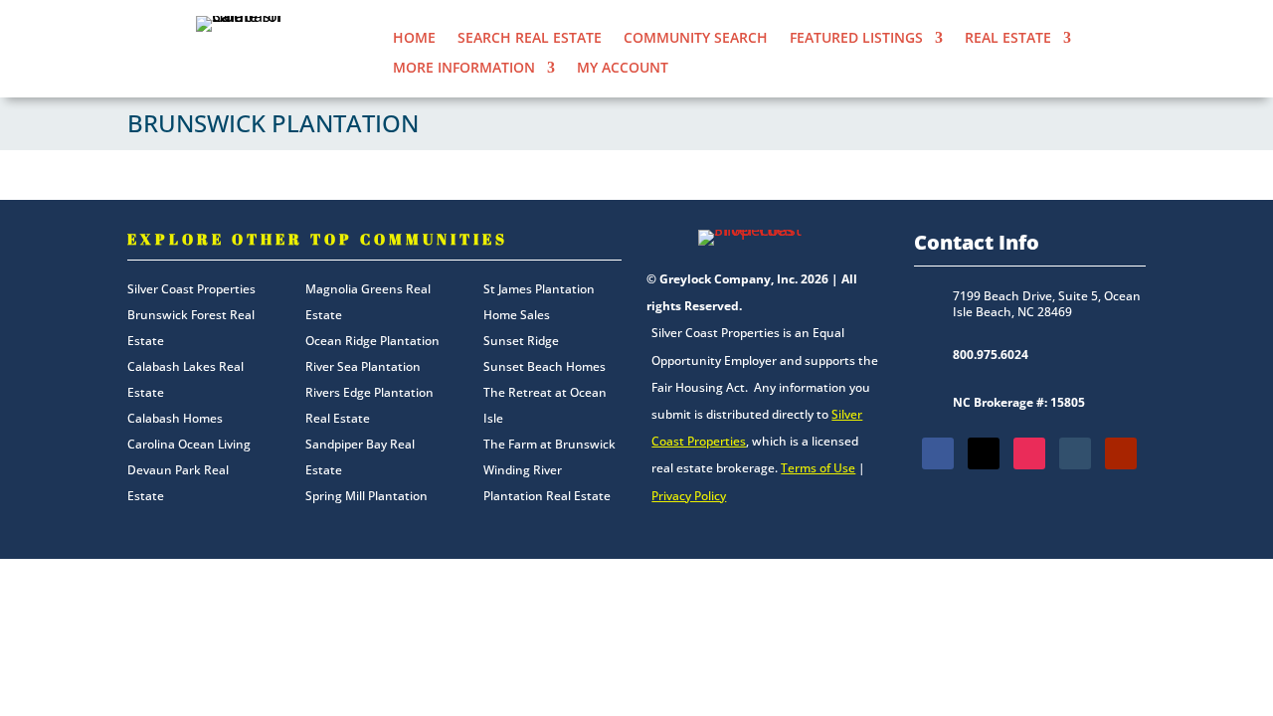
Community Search (696, 39)
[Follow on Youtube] (1121, 453)
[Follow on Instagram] (1029, 453)
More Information (464, 69)
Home (414, 39)
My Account (622, 69)
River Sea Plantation (363, 366)
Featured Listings (856, 39)
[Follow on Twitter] (984, 453)
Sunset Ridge (521, 340)
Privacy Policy (688, 495)
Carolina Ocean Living (189, 444)
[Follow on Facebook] (938, 453)
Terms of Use (818, 467)
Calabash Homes (175, 418)
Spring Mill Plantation (366, 495)
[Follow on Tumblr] (1075, 453)
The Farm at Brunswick (549, 444)
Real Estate (1008, 39)
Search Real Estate (529, 39)
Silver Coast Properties (191, 288)
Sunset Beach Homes (544, 366)
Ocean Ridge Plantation (372, 340)
